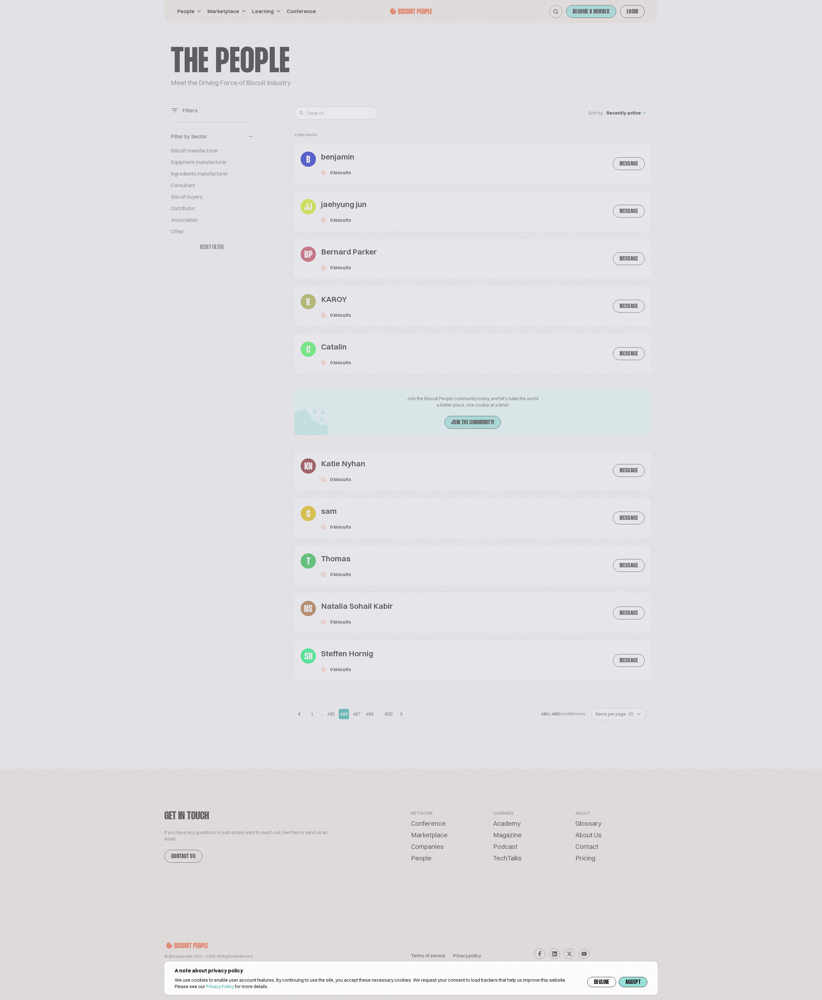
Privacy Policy (220, 986)
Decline (601, 982)
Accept (633, 982)
